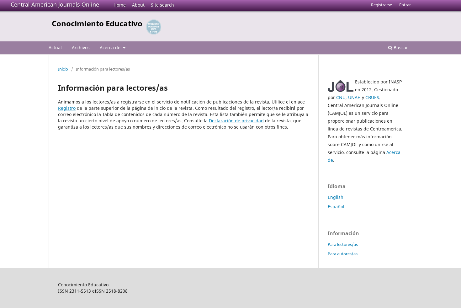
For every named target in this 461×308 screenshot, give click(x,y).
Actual (55, 47)
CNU (341, 97)
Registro (67, 108)
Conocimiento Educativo (97, 23)
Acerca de (111, 47)
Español (336, 207)
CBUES (372, 97)
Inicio (63, 69)
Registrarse (381, 5)
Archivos (81, 47)
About (138, 5)
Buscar (400, 47)
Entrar (405, 5)
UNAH (354, 97)
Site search (162, 5)
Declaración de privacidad (236, 121)
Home (120, 5)
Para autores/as (343, 254)
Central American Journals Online (55, 4)
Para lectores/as (343, 244)
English (335, 197)
